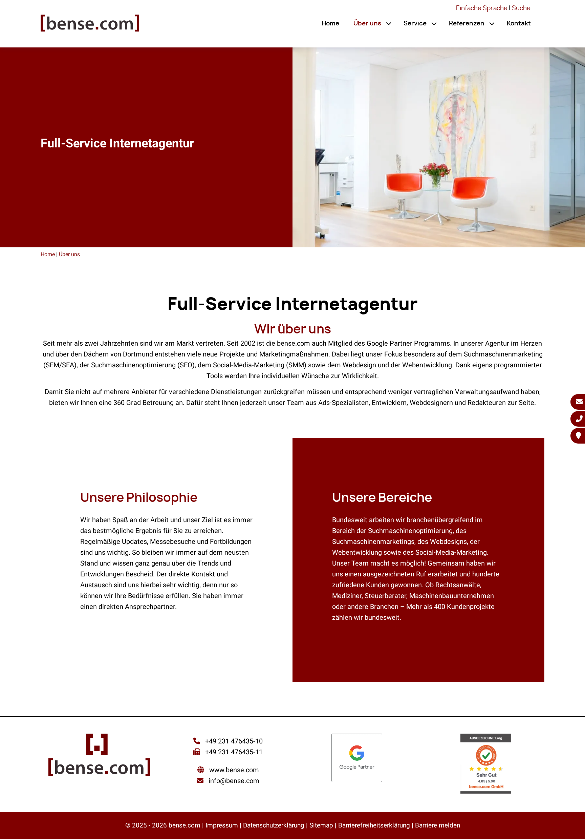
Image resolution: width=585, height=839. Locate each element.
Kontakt (519, 24)
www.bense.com (234, 770)
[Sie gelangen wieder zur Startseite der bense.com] (90, 25)
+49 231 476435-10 (233, 741)
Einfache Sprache (481, 8)
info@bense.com (234, 781)
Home (330, 24)
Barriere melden (437, 825)
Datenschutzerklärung (273, 825)
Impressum (221, 825)
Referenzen (466, 24)
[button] (389, 24)
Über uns (367, 24)
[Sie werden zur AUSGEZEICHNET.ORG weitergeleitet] (485, 764)
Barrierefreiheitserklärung (374, 825)
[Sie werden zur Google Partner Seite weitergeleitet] (356, 758)
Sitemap (321, 825)
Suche (521, 8)
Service (415, 24)
